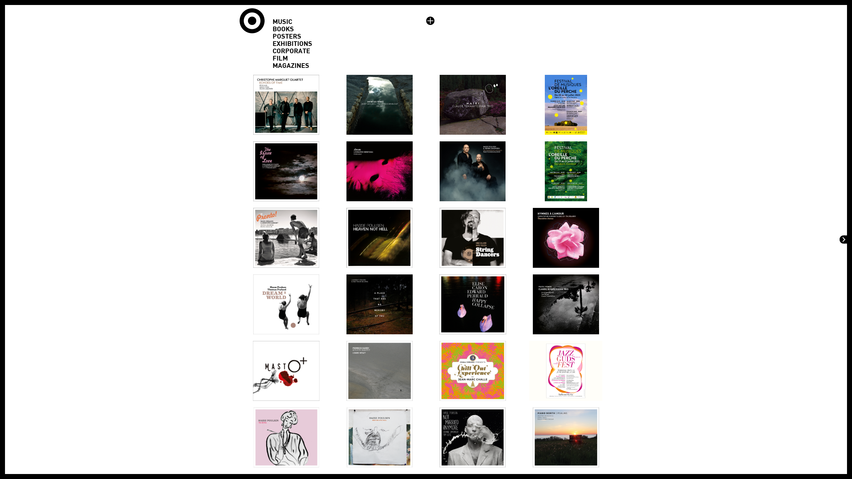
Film (280, 58)
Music (282, 22)
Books (283, 29)
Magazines (291, 66)
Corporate (291, 51)
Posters (287, 36)
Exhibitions (292, 44)
